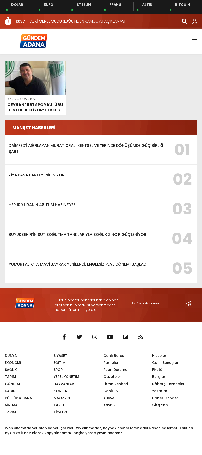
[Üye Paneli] (192, 21)
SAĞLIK (11, 369)
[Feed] (140, 337)
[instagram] (94, 337)
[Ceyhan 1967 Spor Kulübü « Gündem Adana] (33, 41)
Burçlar (158, 376)
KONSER (60, 390)
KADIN (10, 390)
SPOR (58, 369)
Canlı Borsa (113, 355)
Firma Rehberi (115, 383)
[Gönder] (191, 303)
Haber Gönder (165, 398)
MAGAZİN (62, 398)
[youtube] (110, 337)
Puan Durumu (115, 369)
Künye (108, 398)
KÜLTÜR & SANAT (19, 398)
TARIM (10, 376)
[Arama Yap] (182, 21)
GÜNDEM (12, 383)
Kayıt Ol (110, 404)
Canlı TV (110, 390)
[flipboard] (125, 337)
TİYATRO (61, 412)
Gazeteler (112, 376)
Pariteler (110, 362)
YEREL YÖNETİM (66, 376)
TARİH (59, 404)
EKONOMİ (13, 362)
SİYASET (60, 355)
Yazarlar (159, 390)
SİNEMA (11, 404)
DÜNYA (11, 355)
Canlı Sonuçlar (165, 362)
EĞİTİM (59, 362)
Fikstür (158, 369)
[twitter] (79, 337)
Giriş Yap (160, 404)
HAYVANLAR (64, 383)
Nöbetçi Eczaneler (168, 383)
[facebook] (64, 337)
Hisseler (159, 355)
